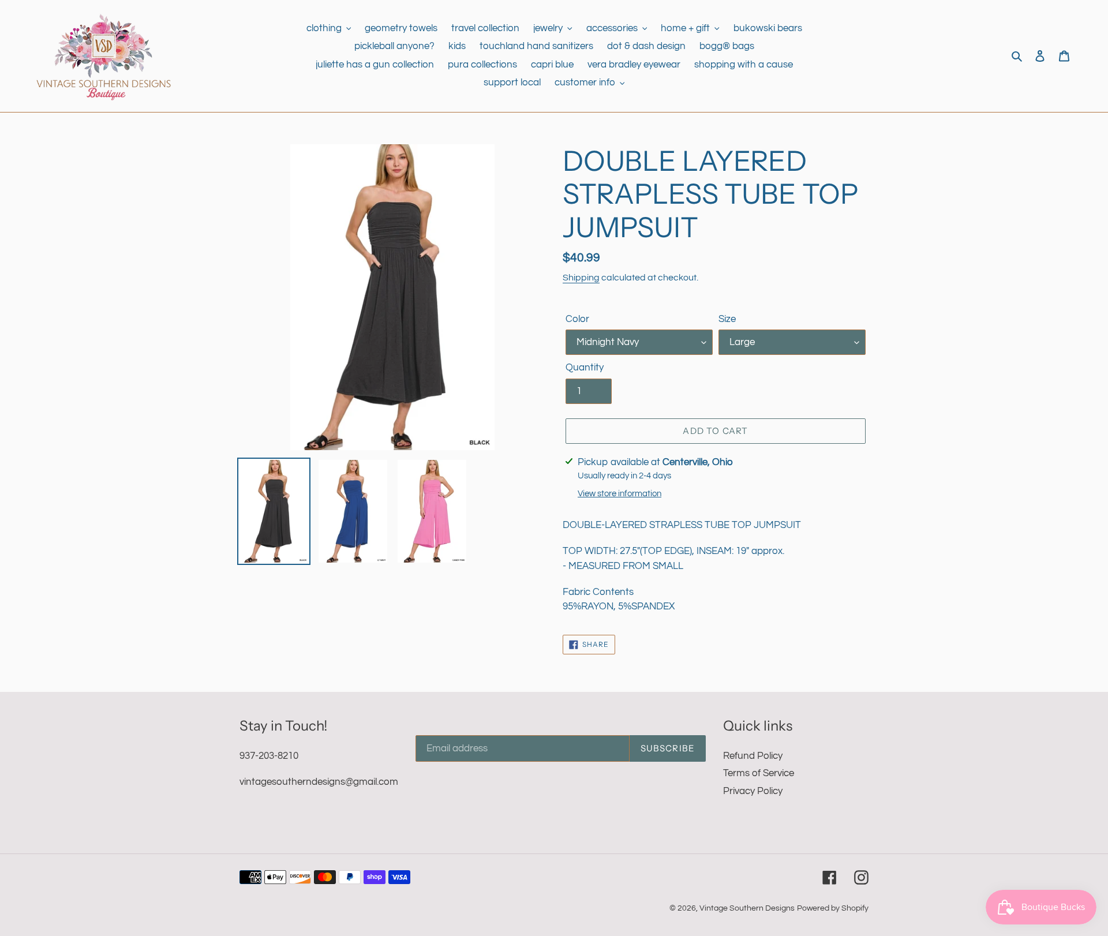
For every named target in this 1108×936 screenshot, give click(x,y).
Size (727, 319)
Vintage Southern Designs (747, 908)
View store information (619, 493)
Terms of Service (758, 773)
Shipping (581, 277)
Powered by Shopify (833, 908)
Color (577, 319)
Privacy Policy (753, 791)
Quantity (585, 367)
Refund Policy (753, 756)
